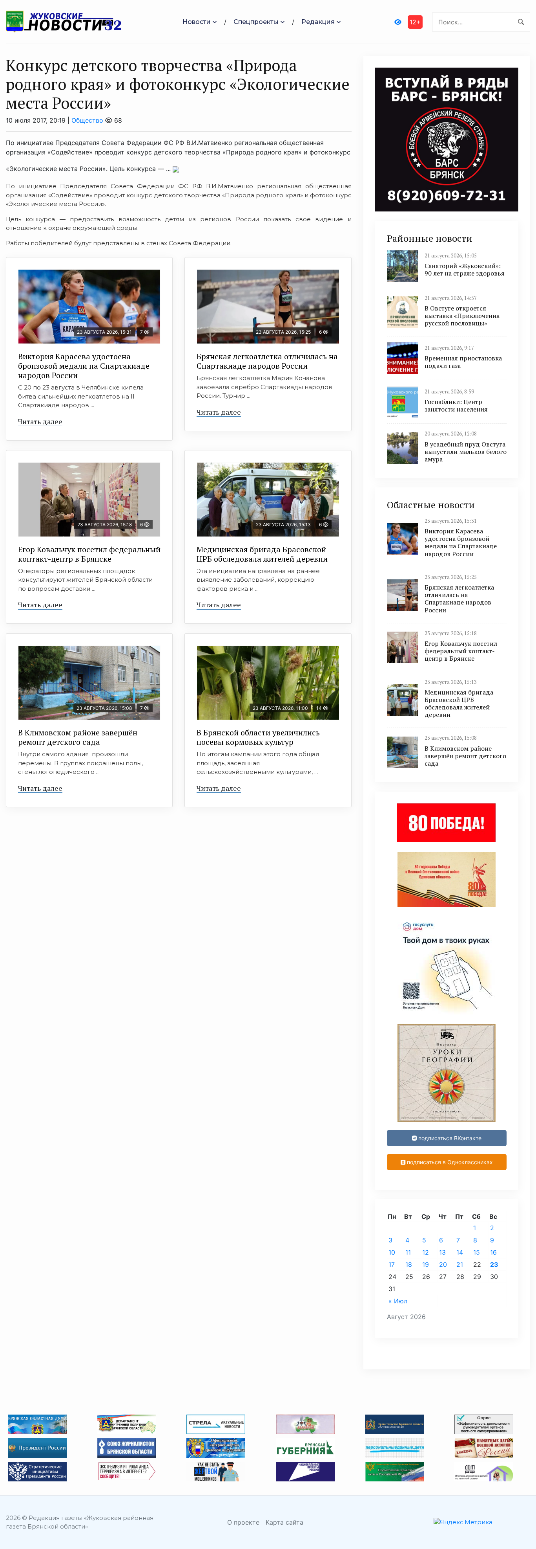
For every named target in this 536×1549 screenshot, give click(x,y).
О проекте (243, 1522)
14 (459, 1252)
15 (476, 1252)
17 (391, 1264)
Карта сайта (284, 1522)
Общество (87, 120)
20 (443, 1264)
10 (391, 1252)
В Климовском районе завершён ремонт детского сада (77, 737)
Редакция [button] (318, 22)
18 (408, 1264)
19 (425, 1264)
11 (408, 1252)
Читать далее (40, 421)
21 (459, 1264)
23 (494, 1264)
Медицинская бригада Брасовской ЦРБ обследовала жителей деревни (262, 554)
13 (442, 1252)
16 (493, 1252)
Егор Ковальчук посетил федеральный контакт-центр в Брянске (89, 554)
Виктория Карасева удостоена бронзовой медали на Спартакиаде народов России (83, 365)
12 (425, 1252)
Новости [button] (196, 22)
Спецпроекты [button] (256, 22)
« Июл (397, 1301)
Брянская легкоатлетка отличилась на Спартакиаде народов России (267, 361)
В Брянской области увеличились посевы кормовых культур (258, 737)
